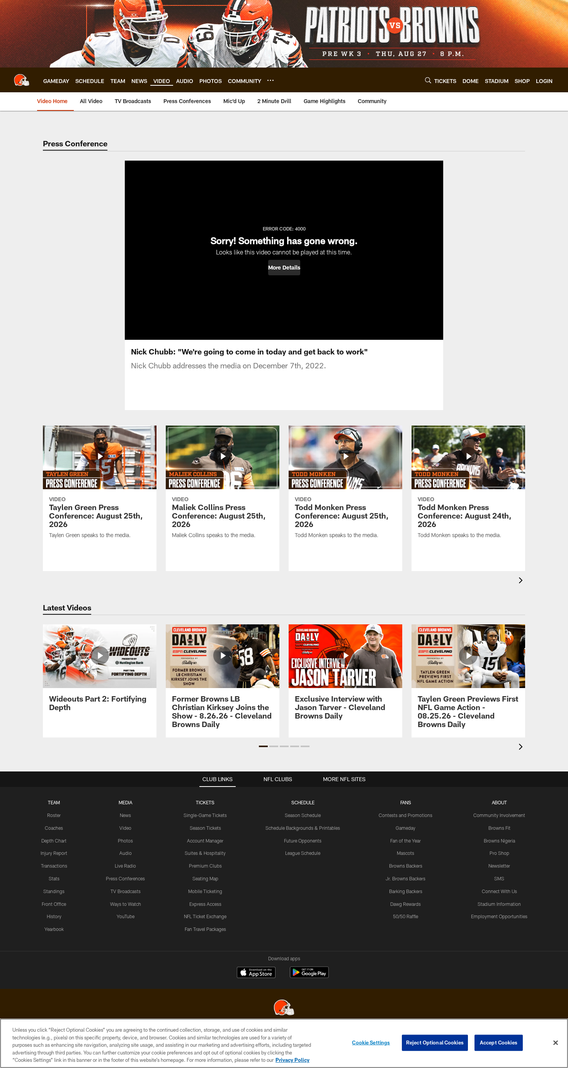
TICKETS (205, 802)
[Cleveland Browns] (284, 1008)
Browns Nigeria (499, 840)
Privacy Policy (292, 1060)
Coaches (54, 828)
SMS (499, 878)
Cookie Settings (371, 1042)
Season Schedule (303, 815)
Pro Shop (499, 853)
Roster (54, 815)
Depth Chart (53, 840)
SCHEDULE (303, 802)
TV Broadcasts (126, 891)
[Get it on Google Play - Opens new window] (309, 976)
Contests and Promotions (405, 815)
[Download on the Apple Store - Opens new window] (256, 973)
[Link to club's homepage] (21, 80)
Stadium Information (499, 904)
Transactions (54, 865)
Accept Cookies (498, 1042)
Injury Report (54, 853)
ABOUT (499, 802)
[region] (284, 1043)
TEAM (54, 802)
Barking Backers (405, 891)
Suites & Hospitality (205, 853)
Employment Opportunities (499, 916)
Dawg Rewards (405, 904)
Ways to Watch (125, 904)
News (125, 815)
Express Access (205, 904)
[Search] (428, 80)
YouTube (125, 916)
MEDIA (125, 802)
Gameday (405, 828)
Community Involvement (499, 815)
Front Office (54, 904)
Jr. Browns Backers (405, 878)
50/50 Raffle (405, 916)
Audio (125, 853)
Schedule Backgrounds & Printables (302, 828)
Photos (125, 840)
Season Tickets (205, 828)
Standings (54, 891)
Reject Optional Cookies (435, 1042)
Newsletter (499, 865)
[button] (284, 267)
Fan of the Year (405, 840)
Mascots (405, 853)
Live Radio (125, 865)
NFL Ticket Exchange (205, 916)
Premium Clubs (205, 865)
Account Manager (205, 840)
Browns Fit (499, 828)
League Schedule (302, 853)
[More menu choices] (270, 80)
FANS (405, 802)
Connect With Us (499, 891)
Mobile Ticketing (205, 891)
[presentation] (522, 581)
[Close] (555, 1042)
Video (125, 828)
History (54, 916)
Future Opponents (302, 840)
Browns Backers (405, 865)
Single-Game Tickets (205, 815)
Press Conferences (125, 878)
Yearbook (54, 929)
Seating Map (205, 878)
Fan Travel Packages (205, 929)
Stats (54, 878)
